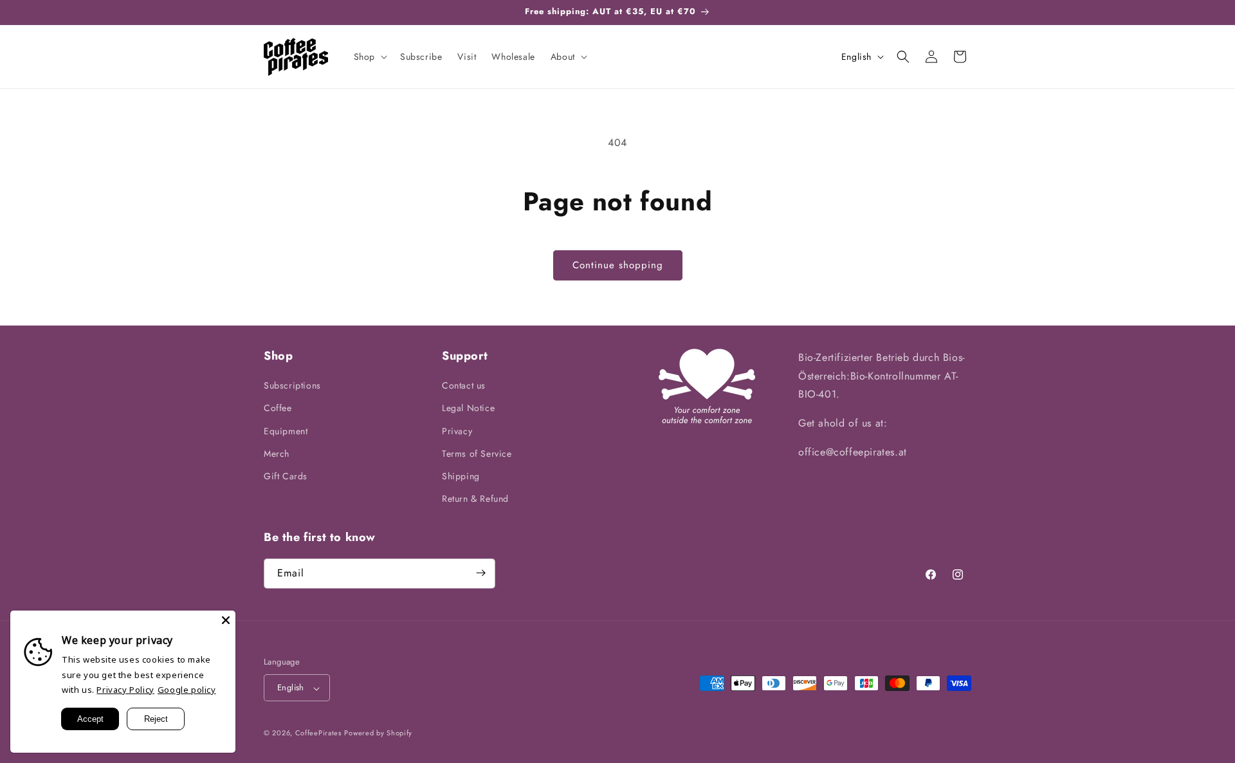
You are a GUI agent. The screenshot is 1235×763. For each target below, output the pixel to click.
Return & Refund (475, 499)
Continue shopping (617, 265)
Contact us (464, 386)
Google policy (187, 689)
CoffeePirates (318, 733)
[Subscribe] (480, 573)
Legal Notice (468, 408)
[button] (369, 56)
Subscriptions (292, 386)
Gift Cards (285, 476)
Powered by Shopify (378, 733)
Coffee (278, 408)
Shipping (461, 476)
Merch (276, 453)
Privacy (457, 431)
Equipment (285, 431)
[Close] (225, 620)
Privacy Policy (125, 689)
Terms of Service (477, 453)
